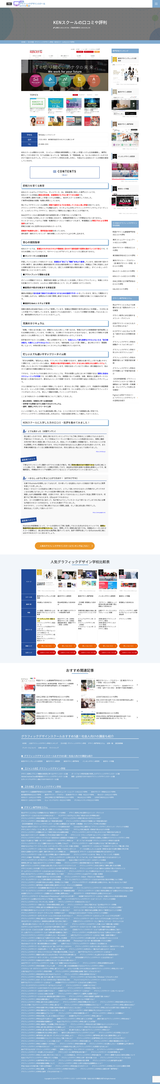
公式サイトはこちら (46, 652)
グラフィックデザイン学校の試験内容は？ (35, 999)
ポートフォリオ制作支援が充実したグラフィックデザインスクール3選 (96, 774)
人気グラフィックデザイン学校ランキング (43, 743)
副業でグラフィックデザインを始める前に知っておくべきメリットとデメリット (48, 865)
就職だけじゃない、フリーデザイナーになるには (76, 1049)
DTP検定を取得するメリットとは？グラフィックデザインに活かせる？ (45, 910)
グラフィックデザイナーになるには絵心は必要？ (38, 994)
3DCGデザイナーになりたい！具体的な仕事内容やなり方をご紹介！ (45, 921)
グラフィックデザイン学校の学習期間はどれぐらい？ (82, 1005)
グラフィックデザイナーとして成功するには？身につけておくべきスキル (46, 946)
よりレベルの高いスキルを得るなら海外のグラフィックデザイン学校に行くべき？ (96, 968)
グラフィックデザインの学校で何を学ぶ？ (62, 1069)
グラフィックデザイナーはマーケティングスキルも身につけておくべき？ (99, 918)
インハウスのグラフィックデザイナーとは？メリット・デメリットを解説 (90, 899)
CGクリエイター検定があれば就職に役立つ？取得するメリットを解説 (97, 910)
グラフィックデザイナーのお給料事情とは (105, 1052)
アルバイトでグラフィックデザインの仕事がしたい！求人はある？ (44, 935)
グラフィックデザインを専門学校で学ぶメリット (38, 1060)
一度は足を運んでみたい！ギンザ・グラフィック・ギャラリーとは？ (44, 924)
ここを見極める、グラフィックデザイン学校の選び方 (82, 1055)
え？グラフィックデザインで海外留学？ (111, 1049)
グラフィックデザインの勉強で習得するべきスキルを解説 (41, 877)
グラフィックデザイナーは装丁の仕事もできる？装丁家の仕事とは (95, 843)
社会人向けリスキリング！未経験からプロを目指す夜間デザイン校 (44, 835)
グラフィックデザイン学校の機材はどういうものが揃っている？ (43, 1010)
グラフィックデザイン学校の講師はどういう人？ (38, 1013)
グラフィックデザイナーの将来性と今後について (84, 988)
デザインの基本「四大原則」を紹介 (33, 857)
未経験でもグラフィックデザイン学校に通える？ (86, 1016)
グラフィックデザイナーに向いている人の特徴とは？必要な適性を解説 (45, 941)
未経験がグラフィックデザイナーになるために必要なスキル (76, 982)
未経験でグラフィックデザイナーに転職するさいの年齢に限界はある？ (45, 893)
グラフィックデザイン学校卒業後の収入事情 (73, 1060)
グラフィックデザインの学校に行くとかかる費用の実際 (111, 1066)
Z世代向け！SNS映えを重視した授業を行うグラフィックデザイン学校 (105, 838)
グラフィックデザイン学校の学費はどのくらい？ (80, 1002)
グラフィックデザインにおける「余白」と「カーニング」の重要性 (96, 854)
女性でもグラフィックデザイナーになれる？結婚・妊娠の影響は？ (93, 935)
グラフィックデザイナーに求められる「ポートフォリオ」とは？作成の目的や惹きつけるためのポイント (85, 857)
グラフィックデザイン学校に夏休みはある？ (120, 1005)
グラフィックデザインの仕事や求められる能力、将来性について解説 (44, 882)
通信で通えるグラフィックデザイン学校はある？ (114, 1019)
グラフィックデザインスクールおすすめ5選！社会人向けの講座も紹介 (67, 736)
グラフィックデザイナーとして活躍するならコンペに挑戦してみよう (44, 843)
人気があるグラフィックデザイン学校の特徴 (36, 971)
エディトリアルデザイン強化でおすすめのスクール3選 (40, 779)
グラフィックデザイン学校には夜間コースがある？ (38, 1044)
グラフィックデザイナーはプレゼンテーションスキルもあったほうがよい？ (47, 916)
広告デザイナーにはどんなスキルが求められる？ (124, 324)
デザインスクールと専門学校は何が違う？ (72, 1052)
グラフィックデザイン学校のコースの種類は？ (108, 1013)
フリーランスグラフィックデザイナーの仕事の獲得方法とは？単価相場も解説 (48, 891)
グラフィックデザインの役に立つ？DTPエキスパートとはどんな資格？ (98, 907)
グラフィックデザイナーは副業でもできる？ (81, 985)
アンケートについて (29, 748)
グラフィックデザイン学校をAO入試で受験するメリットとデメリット (94, 1024)
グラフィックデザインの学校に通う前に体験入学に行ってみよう (43, 1030)
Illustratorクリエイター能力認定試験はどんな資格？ (39, 943)
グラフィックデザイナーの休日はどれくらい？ (74, 902)
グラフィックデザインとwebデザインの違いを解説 (85, 874)
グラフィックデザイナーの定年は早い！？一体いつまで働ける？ (43, 949)
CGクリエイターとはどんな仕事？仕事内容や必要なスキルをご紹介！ (45, 929)
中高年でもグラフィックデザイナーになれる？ (74, 991)
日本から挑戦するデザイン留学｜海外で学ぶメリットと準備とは (43, 851)
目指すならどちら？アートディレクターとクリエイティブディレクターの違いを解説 (49, 846)
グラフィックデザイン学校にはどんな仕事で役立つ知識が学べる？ (109, 1007)
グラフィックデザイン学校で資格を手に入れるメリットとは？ (90, 1010)
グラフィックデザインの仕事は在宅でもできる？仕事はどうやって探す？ (97, 932)
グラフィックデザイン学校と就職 (32, 1069)
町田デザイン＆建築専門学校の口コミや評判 (124, 233)
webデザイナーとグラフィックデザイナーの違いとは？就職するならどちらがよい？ (50, 963)
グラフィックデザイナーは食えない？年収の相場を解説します (42, 904)
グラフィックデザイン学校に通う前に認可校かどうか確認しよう (43, 1027)
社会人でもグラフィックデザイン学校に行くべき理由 (39, 1057)
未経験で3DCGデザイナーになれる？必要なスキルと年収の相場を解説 (103, 896)
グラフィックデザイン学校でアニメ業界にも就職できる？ (78, 994)
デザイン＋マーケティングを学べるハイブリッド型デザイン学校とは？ (95, 835)
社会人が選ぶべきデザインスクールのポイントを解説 (87, 860)
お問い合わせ (42, 748)
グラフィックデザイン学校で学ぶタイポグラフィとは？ (124, 351)
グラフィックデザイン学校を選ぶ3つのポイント (71, 1066)
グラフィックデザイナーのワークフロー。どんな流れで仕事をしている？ (46, 957)
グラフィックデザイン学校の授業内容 (73, 1044)
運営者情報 (119, 743)
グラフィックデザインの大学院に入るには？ (114, 1032)
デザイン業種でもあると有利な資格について (120, 1055)
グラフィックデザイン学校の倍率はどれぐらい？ (117, 1002)
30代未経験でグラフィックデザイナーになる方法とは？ (94, 957)
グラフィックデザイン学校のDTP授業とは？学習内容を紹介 (124, 371)
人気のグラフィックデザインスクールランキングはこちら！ (65, 546)
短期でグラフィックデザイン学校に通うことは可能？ (75, 1019)
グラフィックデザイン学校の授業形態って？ (73, 1013)
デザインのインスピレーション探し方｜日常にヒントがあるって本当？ (45, 829)
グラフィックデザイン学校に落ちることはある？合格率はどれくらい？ (45, 918)
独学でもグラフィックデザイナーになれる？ (36, 982)
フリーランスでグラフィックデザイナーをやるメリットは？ (41, 985)
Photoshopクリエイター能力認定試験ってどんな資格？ (93, 941)
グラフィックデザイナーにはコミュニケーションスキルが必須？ (99, 916)
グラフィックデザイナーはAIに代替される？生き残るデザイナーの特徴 (92, 904)
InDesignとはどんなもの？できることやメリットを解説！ (89, 913)
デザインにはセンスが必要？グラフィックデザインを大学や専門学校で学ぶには (48, 868)
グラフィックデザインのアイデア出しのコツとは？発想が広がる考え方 (96, 832)
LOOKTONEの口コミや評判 (104, 797)
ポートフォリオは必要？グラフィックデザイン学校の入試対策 (98, 840)
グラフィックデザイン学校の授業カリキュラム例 (38, 966)
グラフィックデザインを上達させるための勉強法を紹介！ (99, 954)
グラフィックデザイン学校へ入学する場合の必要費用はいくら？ (80, 1063)
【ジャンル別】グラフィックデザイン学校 (44, 768)
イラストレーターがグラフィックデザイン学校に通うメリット (42, 968)
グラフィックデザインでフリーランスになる (115, 1057)
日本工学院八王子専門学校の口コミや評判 (124, 282)
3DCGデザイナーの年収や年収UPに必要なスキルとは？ (93, 893)
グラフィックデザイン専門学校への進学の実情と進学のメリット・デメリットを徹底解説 (51, 885)
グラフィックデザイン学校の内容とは (77, 1041)
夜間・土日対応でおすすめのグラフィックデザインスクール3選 (93, 776)
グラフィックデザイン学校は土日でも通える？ (37, 1019)
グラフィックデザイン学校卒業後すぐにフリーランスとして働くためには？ (47, 1038)
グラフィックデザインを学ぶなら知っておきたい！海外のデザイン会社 (99, 946)
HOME (24, 743)
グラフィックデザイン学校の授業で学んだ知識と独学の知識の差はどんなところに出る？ (51, 1007)
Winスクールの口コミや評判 (124, 271)
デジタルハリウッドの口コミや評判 (86, 800)
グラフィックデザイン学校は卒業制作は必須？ (99, 963)
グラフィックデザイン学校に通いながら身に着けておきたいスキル (44, 977)
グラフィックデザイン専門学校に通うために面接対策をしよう (99, 1035)
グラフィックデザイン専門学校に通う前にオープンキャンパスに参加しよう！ (47, 1035)
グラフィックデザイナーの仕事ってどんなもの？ (38, 1052)
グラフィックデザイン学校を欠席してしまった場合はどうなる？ (43, 1016)
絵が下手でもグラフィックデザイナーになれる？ (95, 952)
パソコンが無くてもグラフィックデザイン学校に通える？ (41, 1005)
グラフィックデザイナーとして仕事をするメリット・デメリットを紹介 (93, 871)
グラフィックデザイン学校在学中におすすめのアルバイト (41, 974)
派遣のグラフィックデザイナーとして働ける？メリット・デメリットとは (98, 921)
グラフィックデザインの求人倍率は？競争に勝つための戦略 (100, 865)
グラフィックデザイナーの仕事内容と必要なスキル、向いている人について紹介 (99, 882)
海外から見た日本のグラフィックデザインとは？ (78, 1032)
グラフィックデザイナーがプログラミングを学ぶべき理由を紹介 (43, 860)
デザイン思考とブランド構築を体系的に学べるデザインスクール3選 (44, 774)
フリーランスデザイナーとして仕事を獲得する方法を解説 (41, 879)
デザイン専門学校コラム (96, 743)
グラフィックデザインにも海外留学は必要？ (108, 1060)
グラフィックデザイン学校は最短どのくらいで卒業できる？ (74, 999)
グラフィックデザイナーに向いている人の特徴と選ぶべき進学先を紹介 (45, 854)
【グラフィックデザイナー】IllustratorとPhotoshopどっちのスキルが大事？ (48, 896)
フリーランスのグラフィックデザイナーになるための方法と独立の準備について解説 (93, 879)
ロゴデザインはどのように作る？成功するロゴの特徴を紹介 (124, 334)
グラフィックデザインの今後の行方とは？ (35, 1046)
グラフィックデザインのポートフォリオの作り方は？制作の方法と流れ (45, 980)
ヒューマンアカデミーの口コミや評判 (58, 800)
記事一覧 (110, 743)
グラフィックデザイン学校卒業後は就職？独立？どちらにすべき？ (78, 971)
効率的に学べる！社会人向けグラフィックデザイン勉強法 (41, 863)
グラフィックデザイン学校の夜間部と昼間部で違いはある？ (89, 996)
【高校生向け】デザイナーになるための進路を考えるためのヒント (92, 851)
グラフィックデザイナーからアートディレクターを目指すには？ (43, 913)
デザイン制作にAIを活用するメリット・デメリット (124, 316)
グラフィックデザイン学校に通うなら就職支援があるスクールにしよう (45, 907)
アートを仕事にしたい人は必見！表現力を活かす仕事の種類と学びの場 (104, 849)
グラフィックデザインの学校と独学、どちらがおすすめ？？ (41, 1071)
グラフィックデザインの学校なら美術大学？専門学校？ (99, 1069)
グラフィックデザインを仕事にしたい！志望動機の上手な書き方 (111, 1044)
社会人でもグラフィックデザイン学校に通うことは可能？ (77, 1021)
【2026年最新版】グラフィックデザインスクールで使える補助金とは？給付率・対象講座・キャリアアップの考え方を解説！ (124, 384)
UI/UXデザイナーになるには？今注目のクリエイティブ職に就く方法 (105, 846)
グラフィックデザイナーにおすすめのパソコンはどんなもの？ (42, 988)
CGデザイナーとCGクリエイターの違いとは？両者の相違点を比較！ (93, 927)
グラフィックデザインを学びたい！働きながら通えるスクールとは (92, 949)
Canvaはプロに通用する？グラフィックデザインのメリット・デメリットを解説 (101, 826)
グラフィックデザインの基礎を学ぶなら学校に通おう (39, 1032)
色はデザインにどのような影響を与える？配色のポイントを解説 (124, 307)
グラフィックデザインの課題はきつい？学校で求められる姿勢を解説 (44, 832)
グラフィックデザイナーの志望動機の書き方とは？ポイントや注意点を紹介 (47, 888)
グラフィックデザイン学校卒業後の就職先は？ (37, 1021)
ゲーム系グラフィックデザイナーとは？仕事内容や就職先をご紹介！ (44, 932)
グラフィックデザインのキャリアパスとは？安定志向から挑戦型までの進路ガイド (49, 838)
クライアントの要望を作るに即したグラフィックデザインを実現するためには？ (81, 1046)
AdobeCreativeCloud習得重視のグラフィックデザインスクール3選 (44, 776)
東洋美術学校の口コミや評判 (124, 255)
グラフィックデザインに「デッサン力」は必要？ (38, 902)
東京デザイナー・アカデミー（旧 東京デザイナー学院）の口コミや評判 (124, 263)
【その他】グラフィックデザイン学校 (73, 743)
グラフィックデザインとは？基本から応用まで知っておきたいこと (102, 868)
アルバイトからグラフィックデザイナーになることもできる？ (95, 980)
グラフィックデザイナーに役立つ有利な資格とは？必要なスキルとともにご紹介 (105, 891)
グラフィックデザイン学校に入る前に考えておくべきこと (41, 1055)
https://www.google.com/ (99, 512)
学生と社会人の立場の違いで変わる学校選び (36, 1066)
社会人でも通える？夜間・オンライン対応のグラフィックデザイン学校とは (47, 840)
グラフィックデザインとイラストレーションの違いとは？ (41, 1041)
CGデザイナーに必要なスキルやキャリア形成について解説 (41, 899)
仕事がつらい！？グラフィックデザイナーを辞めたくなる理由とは (84, 943)
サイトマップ (54, 748)
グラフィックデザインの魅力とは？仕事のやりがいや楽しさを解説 (44, 938)
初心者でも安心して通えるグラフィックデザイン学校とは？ (89, 1030)
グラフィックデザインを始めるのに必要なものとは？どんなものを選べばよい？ (48, 960)
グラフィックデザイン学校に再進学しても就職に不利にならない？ (44, 1024)
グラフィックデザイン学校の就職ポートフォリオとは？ (124, 343)
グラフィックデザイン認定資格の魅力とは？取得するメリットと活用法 (89, 863)
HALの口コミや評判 (120, 289)
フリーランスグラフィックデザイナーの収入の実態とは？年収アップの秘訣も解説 (105, 888)
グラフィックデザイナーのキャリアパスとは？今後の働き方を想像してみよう (48, 952)
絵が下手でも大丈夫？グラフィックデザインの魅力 (38, 1049)
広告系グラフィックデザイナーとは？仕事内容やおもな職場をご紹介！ (97, 929)
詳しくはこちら (46, 646)
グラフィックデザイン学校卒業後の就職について (38, 1063)
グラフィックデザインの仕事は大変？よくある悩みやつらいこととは (94, 938)
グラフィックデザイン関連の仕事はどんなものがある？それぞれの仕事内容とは (48, 954)
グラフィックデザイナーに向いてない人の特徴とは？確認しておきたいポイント (48, 849)
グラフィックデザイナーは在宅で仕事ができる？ (38, 991)
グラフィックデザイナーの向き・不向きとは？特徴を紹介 (84, 877)
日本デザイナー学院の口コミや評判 (124, 249)
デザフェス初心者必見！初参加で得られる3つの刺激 (91, 829)
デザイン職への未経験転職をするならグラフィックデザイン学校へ (81, 966)
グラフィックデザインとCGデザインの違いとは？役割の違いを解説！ (96, 924)
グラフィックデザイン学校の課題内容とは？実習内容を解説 (124, 360)
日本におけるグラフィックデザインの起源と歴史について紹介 (42, 874)
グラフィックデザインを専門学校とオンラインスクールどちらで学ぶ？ (101, 1038)
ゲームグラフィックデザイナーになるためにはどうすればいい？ (43, 871)
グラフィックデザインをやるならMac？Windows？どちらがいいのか (94, 977)
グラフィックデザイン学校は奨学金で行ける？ (81, 974)
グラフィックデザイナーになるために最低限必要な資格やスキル (43, 996)
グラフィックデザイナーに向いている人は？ (109, 991)
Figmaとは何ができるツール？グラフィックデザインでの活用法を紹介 (124, 398)
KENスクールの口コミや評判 (124, 276)
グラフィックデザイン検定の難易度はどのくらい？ (111, 1041)
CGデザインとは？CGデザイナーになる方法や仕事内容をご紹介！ (44, 927)
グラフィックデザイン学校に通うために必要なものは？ (40, 1002)
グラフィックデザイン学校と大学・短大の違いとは (79, 1057)
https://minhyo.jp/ (101, 451)
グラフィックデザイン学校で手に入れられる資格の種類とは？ (90, 1027)
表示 (65, 175)
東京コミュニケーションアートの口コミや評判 (124, 241)
